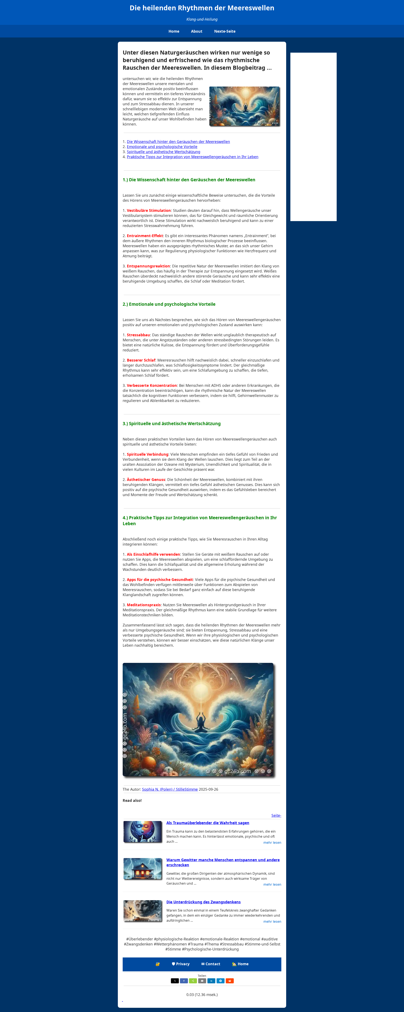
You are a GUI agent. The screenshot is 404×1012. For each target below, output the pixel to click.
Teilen (202, 976)
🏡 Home (240, 963)
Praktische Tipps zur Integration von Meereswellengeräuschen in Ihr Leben (192, 156)
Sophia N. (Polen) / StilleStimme (170, 789)
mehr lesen (272, 842)
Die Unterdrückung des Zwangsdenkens (203, 901)
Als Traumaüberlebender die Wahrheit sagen (207, 822)
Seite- (276, 815)
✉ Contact (210, 963)
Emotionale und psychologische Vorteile (162, 146)
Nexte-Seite (224, 31)
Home (174, 31)
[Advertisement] (313, 137)
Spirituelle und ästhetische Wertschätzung (163, 151)
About (196, 31)
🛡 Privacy (181, 963)
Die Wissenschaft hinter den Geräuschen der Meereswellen (178, 141)
